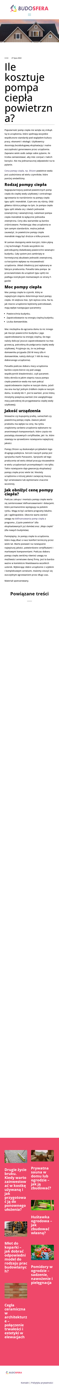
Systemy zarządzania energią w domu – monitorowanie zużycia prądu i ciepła (28, 991)
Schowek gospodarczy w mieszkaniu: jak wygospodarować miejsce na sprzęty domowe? (29, 817)
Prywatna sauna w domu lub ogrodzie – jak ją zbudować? (41, 1177)
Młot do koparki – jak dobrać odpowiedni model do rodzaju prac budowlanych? (16, 1257)
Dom (6, 58)
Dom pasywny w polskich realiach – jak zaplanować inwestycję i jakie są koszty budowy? (29, 1080)
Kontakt (25, 1382)
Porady (28, 830)
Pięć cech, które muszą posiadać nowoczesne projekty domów (28, 733)
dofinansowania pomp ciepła (29, 518)
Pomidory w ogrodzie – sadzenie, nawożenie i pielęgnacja (42, 1274)
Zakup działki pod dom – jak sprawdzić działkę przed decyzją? (29, 905)
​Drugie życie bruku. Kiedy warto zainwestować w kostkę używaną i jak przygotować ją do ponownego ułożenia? (15, 1189)
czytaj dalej (16, 681)
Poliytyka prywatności (42, 1382)
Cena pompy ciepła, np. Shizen (20, 170)
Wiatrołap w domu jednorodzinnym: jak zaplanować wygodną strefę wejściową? (26, 647)
